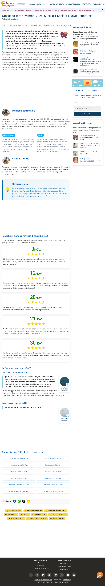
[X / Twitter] (61, 575)
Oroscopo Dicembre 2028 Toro (53, 491)
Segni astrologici (73, 4)
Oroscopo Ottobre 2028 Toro (53, 485)
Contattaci (63, 563)
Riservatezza (57, 580)
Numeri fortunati (17, 518)
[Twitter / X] (24, 501)
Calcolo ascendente (68, 10)
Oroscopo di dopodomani (57, 511)
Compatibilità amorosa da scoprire (89, 137)
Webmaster (67, 580)
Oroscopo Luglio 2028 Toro (19, 478)
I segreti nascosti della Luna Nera (89, 71)
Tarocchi (97, 4)
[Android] (74, 575)
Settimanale (19, 10)
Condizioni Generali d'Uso (41, 568)
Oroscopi (21, 4)
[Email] (28, 501)
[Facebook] (14, 501)
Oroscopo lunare (52, 10)
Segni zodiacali (58, 518)
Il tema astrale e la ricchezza (89, 44)
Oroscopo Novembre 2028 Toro (19, 491)
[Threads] (49, 575)
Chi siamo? (41, 565)
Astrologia (86, 4)
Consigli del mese (48, 25)
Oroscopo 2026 (38, 10)
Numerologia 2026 (88, 152)
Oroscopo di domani (34, 511)
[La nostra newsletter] (99, 10)
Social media (63, 569)
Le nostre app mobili (64, 566)
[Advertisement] (36, 88)
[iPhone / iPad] (68, 575)
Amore (45, 4)
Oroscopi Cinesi (35, 4)
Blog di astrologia (84, 10)
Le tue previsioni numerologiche (89, 160)
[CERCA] (103, 10)
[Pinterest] (55, 575)
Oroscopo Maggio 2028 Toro (19, 472)
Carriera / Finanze (35, 25)
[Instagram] (37, 575)
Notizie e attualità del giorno (89, 145)
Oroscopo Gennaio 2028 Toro (19, 458)
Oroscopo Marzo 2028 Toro (19, 465)
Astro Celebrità (57, 4)
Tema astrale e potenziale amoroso (88, 52)
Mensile (28, 10)
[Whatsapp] (19, 501)
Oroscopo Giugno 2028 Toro (53, 472)
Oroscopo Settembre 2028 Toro (19, 485)
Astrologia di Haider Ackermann (90, 61)
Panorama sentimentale (18, 25)
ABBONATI (87, 114)
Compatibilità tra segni (38, 518)
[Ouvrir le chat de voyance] (100, 575)
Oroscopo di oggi (7, 10)
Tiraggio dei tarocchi (59, 515)
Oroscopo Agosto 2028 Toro (53, 478)
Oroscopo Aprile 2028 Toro (53, 465)
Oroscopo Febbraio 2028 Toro (53, 458)
